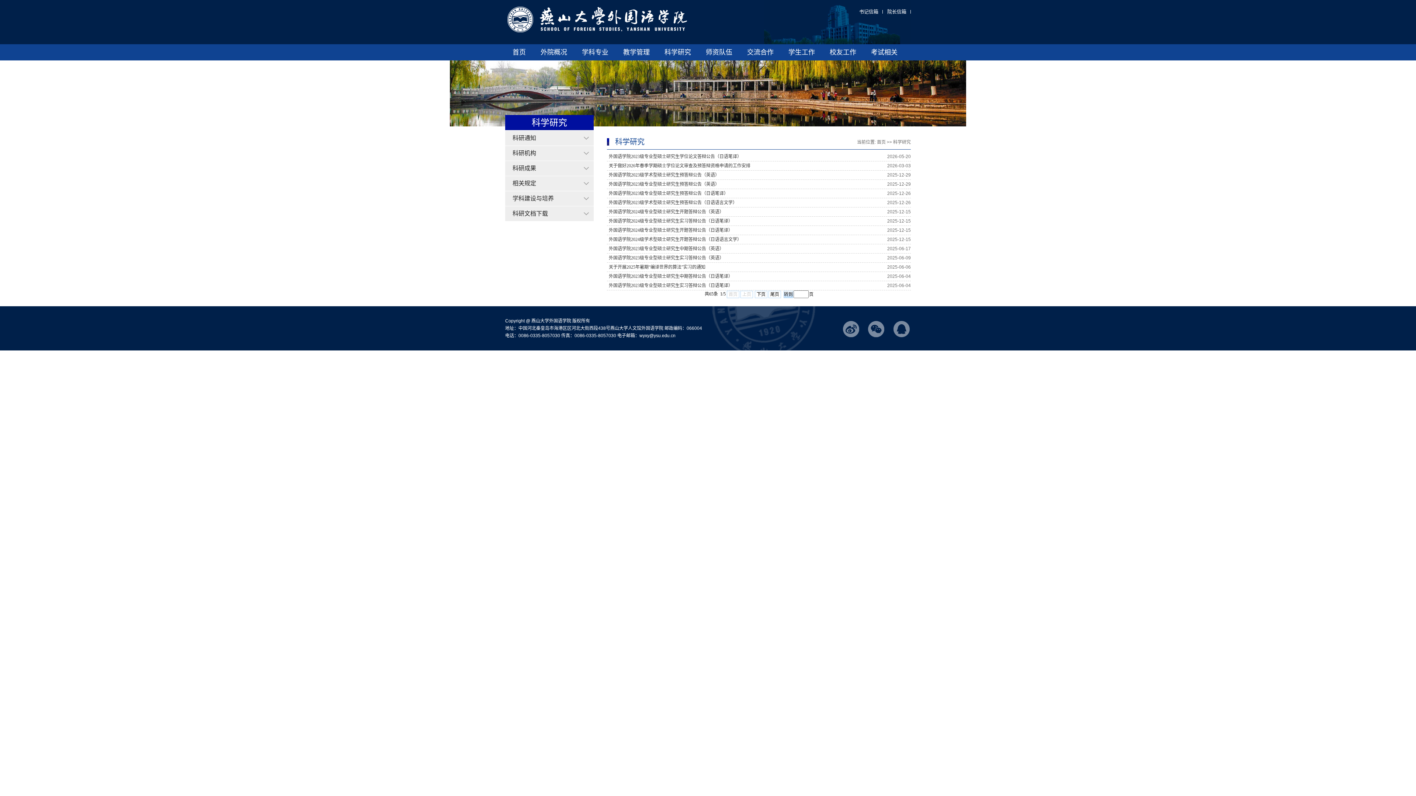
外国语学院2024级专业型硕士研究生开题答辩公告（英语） (666, 211)
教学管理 (636, 52)
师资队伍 (719, 52)
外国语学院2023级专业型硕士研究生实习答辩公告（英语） (666, 258)
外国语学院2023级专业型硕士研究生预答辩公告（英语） (664, 184)
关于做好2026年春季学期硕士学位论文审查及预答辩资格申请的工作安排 (679, 165)
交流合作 (760, 52)
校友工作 (843, 52)
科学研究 (677, 52)
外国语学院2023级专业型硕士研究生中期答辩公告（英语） (666, 248)
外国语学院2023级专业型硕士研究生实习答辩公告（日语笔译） (671, 285)
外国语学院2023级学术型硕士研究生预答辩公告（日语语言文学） (673, 202)
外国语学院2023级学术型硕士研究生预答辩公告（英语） (664, 175)
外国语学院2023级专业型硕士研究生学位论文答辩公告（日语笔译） (675, 156)
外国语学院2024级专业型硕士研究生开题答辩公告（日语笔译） (671, 230)
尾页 (774, 294)
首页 (519, 52)
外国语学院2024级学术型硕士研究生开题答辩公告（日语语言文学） (675, 239)
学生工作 (801, 52)
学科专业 (595, 52)
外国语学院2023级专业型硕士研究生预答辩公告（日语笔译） (668, 193)
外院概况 (554, 52)
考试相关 (884, 52)
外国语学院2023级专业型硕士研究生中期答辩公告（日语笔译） (671, 276)
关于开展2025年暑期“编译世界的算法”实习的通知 (657, 267)
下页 (761, 294)
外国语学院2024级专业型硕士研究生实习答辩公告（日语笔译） (671, 221)
